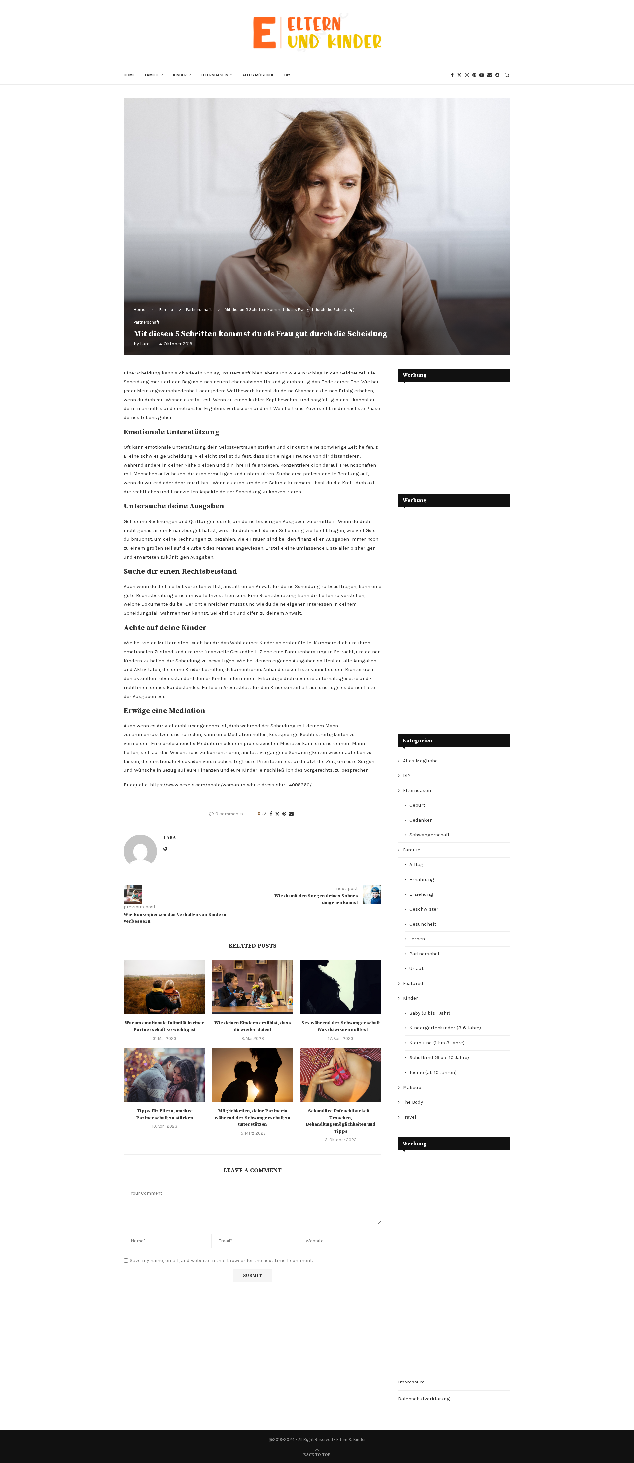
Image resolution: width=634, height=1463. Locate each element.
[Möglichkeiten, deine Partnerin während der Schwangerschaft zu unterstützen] (253, 1075)
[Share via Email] (291, 814)
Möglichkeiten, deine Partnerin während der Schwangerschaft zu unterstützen (252, 1117)
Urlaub (417, 968)
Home (129, 75)
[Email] (489, 74)
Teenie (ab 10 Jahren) (433, 1072)
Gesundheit (422, 924)
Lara (145, 344)
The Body (413, 1102)
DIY (287, 75)
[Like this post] (264, 814)
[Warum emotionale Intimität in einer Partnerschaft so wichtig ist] (164, 987)
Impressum (411, 1382)
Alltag (416, 864)
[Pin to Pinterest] (284, 814)
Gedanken (421, 820)
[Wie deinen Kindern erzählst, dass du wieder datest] (253, 987)
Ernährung (421, 879)
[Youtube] (481, 74)
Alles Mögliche (258, 75)
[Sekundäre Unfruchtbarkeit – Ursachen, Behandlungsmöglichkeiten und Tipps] (340, 1075)
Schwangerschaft (429, 835)
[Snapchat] (497, 74)
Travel (409, 1117)
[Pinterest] (474, 74)
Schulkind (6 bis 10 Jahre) (439, 1057)
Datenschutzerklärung (424, 1399)
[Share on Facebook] (271, 814)
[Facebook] (452, 74)
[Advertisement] (447, 433)
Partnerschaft (199, 309)
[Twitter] (459, 74)
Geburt (417, 805)
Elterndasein (214, 75)
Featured (413, 983)
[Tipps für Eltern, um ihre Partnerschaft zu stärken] (164, 1075)
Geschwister (423, 909)
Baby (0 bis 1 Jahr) (429, 1013)
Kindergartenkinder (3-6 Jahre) (445, 1028)
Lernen (417, 939)
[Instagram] (467, 74)
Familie (152, 75)
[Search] (507, 74)
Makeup (412, 1087)
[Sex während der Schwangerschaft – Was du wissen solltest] (340, 987)
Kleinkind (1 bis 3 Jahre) (437, 1043)
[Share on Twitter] (277, 814)
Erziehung (421, 894)
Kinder (180, 75)
